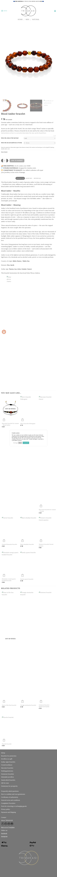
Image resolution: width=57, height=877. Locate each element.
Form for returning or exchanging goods (14, 806)
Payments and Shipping (8, 812)
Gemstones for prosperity (9, 786)
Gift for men (5, 783)
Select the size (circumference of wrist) (11, 142)
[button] (4, 11)
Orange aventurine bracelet (28, 705)
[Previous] (4, 60)
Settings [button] (15, 443)
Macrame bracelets (7, 768)
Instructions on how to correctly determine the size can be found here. (23, 133)
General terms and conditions (10, 800)
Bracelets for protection (8, 756)
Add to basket (17, 160)
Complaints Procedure (8, 803)
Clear (54, 135)
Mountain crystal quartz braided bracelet (9, 579)
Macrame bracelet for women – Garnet (47, 510)
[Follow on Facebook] (2, 823)
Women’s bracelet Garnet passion (46, 545)
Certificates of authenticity (9, 797)
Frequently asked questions (10, 791)
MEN (27, 19)
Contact (3, 817)
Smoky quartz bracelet (26, 579)
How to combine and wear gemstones (13, 794)
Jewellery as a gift (6, 759)
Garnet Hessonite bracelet (9, 544)
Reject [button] (20, 442)
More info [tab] (29, 178)
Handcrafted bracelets (8, 780)
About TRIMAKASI (7, 820)
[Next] (53, 60)
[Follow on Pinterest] (11, 823)
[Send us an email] (8, 823)
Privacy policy (5, 809)
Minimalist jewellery (7, 777)
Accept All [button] (26, 442)
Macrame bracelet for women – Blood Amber (10, 424)
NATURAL (35, 19)
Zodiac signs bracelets (8, 762)
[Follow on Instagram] (5, 823)
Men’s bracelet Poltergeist (27, 423)
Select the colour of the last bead (9, 138)
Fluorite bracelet (6, 744)
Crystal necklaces (6, 765)
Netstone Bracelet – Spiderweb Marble (44, 705)
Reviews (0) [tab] (37, 178)
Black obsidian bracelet (27, 544)
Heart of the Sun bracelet (9, 705)
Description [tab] (20, 178)
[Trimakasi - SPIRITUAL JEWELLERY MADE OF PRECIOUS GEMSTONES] (28, 11)
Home (20, 19)
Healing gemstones (7, 771)
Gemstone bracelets (7, 774)
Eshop (3, 753)
